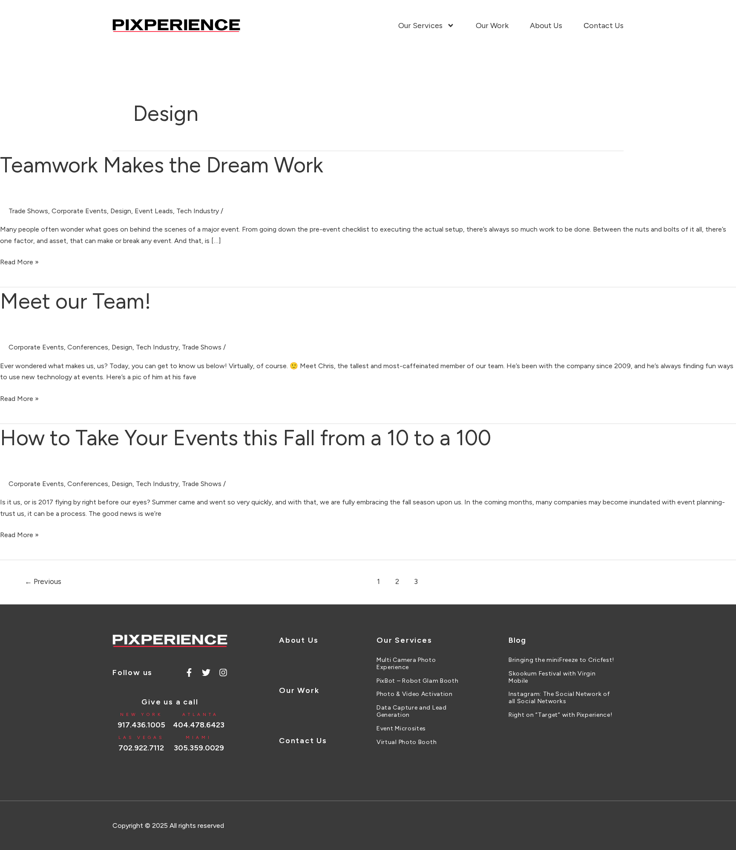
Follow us (132, 672)
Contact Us (303, 740)
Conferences (87, 347)
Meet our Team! (75, 301)
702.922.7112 (141, 748)
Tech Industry (197, 211)
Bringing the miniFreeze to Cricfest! (561, 660)
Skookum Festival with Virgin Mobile (552, 677)
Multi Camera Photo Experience (406, 664)
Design (120, 211)
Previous (43, 581)
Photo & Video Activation (415, 694)
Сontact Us (604, 25)
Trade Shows (28, 211)
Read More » (19, 261)
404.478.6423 (198, 725)
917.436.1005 (141, 725)
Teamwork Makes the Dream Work (161, 165)
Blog (517, 640)
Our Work (492, 25)
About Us (546, 25)
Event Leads (154, 211)
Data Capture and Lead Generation (412, 711)
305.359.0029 (199, 748)
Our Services (420, 25)
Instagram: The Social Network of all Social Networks (559, 698)
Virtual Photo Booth (407, 742)
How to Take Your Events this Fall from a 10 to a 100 (245, 438)
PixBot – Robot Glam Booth (418, 681)
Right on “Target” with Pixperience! (560, 715)
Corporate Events (79, 211)
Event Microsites (401, 728)
